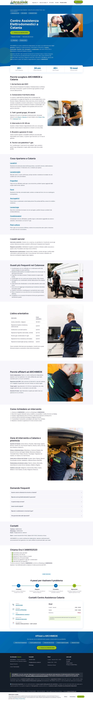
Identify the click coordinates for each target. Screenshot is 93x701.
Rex (44, 117)
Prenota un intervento (21, 619)
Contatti (57, 2)
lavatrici (47, 47)
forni (23, 49)
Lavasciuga (14, 207)
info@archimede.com (71, 691)
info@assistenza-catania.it (22, 614)
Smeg (39, 117)
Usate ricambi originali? (17, 506)
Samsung (15, 118)
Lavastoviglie (15, 172)
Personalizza (72, 696)
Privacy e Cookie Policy (71, 664)
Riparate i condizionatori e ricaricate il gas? (22, 511)
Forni (12, 190)
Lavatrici (13, 163)
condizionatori (35, 49)
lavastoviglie (13, 49)
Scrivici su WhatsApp (21, 609)
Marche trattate (43, 2)
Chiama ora (79, 1)
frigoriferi (19, 49)
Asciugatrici (14, 198)
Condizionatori (15, 216)
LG (20, 118)
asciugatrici (28, 49)
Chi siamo (51, 2)
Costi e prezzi (69, 663)
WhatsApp (15, 40)
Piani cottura (15, 225)
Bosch (19, 117)
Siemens (24, 117)
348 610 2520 (19, 605)
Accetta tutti (80, 696)
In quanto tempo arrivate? (17, 501)
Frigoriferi (14, 181)
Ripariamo (34, 2)
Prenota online (63, 2)
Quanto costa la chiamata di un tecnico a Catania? (24, 492)
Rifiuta (65, 696)
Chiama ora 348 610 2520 (21, 32)
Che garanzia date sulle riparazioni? (20, 515)
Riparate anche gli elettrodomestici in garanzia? (23, 497)
